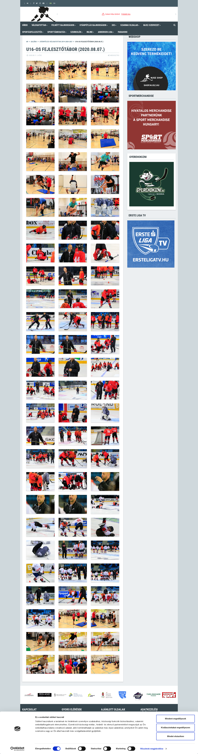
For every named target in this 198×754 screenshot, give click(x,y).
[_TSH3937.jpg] (73, 664)
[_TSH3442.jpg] (40, 184)
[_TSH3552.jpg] (73, 275)
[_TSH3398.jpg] (73, 138)
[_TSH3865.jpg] (73, 618)
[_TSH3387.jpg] (40, 138)
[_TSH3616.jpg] (105, 298)
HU (51, 3)
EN (54, 3)
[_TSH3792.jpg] (105, 527)
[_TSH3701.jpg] (73, 390)
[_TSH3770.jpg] (40, 481)
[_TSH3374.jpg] (73, 116)
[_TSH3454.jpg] (73, 184)
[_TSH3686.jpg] (105, 367)
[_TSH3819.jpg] (40, 573)
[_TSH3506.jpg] (73, 207)
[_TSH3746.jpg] (105, 435)
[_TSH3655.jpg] (40, 344)
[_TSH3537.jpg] (105, 253)
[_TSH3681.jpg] (73, 367)
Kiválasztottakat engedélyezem (175, 727)
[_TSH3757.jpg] (105, 458)
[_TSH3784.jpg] (105, 504)
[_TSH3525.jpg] (40, 230)
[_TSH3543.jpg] (40, 275)
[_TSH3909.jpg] (73, 641)
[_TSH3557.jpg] (105, 275)
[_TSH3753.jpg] (73, 458)
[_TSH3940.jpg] (105, 664)
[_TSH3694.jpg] (40, 390)
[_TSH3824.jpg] (105, 573)
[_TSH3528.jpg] (73, 230)
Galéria (34, 42)
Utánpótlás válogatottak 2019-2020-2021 (56, 42)
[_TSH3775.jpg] (105, 481)
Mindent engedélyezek (175, 718)
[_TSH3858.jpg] (105, 595)
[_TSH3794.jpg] (40, 550)
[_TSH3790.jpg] (73, 527)
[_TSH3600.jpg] (73, 298)
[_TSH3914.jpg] (105, 641)
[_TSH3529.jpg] (105, 230)
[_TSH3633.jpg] (40, 321)
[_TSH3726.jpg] (105, 412)
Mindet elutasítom (175, 736)
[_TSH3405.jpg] (105, 138)
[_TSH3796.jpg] (73, 550)
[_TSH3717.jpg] (40, 412)
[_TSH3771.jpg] (73, 481)
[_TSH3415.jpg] (73, 161)
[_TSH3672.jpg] (40, 367)
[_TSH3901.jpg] (40, 641)
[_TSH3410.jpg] (40, 161)
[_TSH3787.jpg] (40, 527)
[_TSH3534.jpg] (73, 253)
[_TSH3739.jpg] (73, 435)
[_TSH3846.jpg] (40, 595)
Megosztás (114, 55)
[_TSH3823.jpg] (73, 573)
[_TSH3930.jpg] (40, 664)
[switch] (82, 748)
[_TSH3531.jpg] (40, 253)
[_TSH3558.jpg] (40, 298)
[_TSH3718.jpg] (73, 412)
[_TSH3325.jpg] (73, 70)
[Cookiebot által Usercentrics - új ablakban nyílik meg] (17, 749)
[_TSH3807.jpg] (105, 550)
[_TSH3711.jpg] (105, 390)
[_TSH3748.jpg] (40, 458)
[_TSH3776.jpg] (40, 504)
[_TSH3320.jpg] (40, 70)
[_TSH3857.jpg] (73, 595)
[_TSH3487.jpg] (105, 184)
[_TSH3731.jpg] (40, 435)
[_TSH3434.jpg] (105, 161)
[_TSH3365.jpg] (40, 116)
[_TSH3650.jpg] (105, 321)
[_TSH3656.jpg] (73, 344)
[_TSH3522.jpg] (105, 207)
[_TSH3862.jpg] (40, 618)
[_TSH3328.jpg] (105, 70)
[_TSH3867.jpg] (105, 618)
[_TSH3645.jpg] (73, 321)
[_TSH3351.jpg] (105, 93)
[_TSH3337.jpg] (40, 93)
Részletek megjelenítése (151, 749)
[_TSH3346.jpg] (73, 93)
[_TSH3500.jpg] (40, 207)
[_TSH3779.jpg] (73, 504)
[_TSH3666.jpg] (105, 344)
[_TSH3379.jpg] (105, 116)
